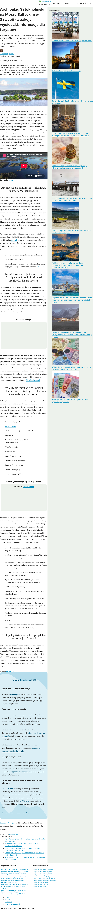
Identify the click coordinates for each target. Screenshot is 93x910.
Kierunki (56, 3)
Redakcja (8, 899)
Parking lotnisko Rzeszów (40, 884)
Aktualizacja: (11, 61)
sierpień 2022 (10, 671)
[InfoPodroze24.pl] (45, 1)
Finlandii (40, 266)
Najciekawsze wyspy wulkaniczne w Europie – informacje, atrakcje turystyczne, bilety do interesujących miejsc (69, 265)
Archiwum (8, 902)
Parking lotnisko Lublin (39, 886)
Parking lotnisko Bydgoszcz (41, 882)
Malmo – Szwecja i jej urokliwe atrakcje (66, 71)
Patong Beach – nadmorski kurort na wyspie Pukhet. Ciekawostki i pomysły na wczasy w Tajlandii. (14, 886)
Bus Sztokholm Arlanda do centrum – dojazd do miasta (72, 41)
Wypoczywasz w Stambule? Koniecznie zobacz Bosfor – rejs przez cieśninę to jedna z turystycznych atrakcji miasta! (72, 300)
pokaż (11, 180)
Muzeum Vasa (10, 426)
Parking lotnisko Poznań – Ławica (42, 873)
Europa (3, 822)
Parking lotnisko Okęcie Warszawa (43, 875)
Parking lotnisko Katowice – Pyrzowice (44, 878)
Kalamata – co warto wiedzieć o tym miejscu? (14, 871)
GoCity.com (24, 801)
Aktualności (82, 3)
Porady (68, 3)
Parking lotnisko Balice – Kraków (42, 871)
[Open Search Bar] (91, 3)
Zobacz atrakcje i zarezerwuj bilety (15, 812)
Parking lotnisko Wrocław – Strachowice (44, 880)
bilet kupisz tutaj (33, 380)
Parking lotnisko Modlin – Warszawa (43, 869)
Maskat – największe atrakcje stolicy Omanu (14, 869)
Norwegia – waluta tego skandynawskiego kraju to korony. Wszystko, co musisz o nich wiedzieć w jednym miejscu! (72, 335)
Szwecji (14, 240)
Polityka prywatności (12, 904)
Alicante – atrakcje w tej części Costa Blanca (14, 894)
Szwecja (11, 822)
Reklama (8, 897)
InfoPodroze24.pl (44, 4)
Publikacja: (10, 56)
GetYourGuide (28, 486)
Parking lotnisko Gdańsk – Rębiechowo (44, 877)
